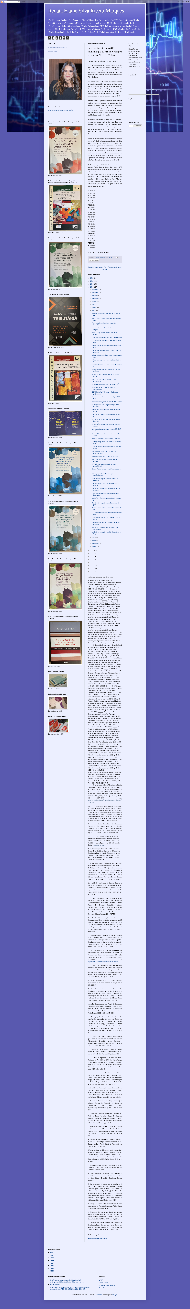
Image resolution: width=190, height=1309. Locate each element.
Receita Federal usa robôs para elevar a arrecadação (104, 380)
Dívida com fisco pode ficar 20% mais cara (105, 456)
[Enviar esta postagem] (116, 257)
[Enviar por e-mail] (90, 260)
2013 (92, 562)
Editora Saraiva (103, 1283)
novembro (95, 293)
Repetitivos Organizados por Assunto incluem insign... (106, 410)
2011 (92, 568)
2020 (92, 281)
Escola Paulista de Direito (107, 1285)
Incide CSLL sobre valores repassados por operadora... (105, 528)
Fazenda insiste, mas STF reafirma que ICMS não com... (106, 523)
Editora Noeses (55, 1284)
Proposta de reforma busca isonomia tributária (106, 439)
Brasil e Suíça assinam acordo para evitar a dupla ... (105, 334)
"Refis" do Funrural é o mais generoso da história (104, 460)
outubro (94, 296)
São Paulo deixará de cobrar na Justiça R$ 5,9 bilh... (106, 398)
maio (94, 311)
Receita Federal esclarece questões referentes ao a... (106, 470)
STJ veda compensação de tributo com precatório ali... (104, 465)
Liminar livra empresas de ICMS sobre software (107, 337)
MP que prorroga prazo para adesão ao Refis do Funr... (106, 361)
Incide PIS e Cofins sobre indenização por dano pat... (106, 499)
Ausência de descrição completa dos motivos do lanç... (106, 533)
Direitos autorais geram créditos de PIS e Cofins (107, 402)
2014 (92, 559)
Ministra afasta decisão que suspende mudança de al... (106, 425)
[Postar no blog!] (92, 260)
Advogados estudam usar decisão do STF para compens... (106, 370)
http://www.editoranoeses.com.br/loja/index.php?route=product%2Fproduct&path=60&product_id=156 (67, 1281)
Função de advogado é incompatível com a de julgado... (106, 489)
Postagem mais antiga (114, 267)
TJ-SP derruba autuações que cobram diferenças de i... (106, 513)
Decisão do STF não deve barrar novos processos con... (104, 452)
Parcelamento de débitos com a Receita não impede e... (105, 494)
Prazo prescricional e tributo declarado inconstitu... (104, 324)
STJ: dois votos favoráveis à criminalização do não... (106, 341)
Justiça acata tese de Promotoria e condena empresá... (105, 329)
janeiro (94, 546)
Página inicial (104, 268)
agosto (94, 302)
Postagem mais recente (95, 267)
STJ (51, 1255)
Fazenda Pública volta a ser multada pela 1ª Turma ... (105, 435)
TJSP (52, 1258)
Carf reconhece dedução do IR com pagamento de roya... (106, 351)
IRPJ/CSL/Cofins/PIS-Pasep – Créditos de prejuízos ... (105, 393)
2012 (92, 565)
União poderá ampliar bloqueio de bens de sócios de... (105, 479)
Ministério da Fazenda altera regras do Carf (105, 384)
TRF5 (52, 1271)
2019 (92, 284)
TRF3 (52, 1266)
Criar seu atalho (52, 51)
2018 (92, 287)
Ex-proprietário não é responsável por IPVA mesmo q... (105, 406)
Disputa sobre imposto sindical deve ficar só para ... (105, 504)
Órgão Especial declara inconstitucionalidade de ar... (106, 346)
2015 (92, 556)
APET (101, 1280)
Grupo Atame (103, 1288)
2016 (92, 553)
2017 (92, 550)
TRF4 (52, 1268)
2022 (92, 278)
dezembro (95, 290)
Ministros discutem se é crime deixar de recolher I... (107, 366)
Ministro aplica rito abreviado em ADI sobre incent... (105, 375)
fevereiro (95, 544)
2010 (92, 571)
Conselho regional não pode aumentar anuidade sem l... (106, 447)
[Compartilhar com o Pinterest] (98, 260)
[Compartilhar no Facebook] (96, 260)
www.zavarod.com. (99, 845)
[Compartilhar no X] (94, 260)
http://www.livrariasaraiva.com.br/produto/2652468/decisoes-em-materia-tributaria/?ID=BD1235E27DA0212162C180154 (70, 1288)
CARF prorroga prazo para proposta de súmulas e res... (106, 443)
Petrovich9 (99, 1295)
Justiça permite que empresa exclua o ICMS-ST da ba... (106, 430)
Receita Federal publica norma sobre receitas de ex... (106, 509)
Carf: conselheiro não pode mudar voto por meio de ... (105, 484)
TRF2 (52, 1263)
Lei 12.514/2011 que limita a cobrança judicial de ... (106, 319)
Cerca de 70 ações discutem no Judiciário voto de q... (106, 415)
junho (94, 308)
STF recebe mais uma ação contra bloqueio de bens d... (106, 420)
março (94, 541)
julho (94, 304)
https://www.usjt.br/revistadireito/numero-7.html (103, 962)
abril (93, 537)
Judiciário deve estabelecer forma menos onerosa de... (107, 356)
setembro (95, 299)
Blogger (114, 1295)
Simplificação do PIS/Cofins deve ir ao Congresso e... (104, 388)
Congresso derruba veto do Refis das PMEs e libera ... (106, 518)
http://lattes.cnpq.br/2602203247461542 (60, 110)
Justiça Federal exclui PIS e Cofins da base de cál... (106, 314)
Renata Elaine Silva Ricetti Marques (86, 10)
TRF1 (52, 1260)
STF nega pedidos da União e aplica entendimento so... (103, 475)
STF (51, 1252)
